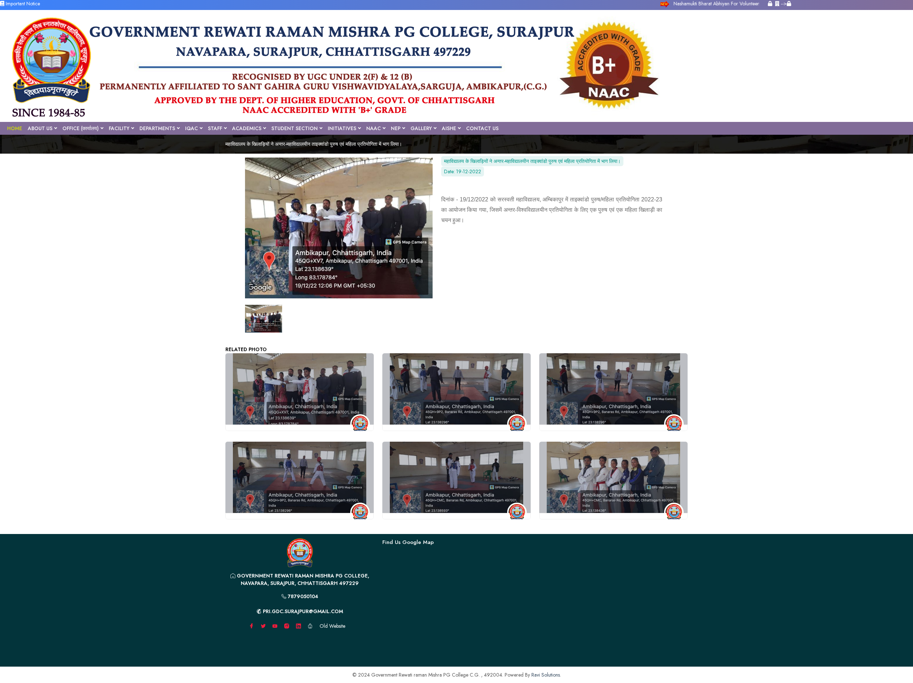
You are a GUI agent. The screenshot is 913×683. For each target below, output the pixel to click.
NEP (396, 128)
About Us (40, 128)
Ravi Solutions (545, 674)
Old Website (332, 626)
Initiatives (342, 128)
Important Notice (22, 3)
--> (783, 3)
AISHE (449, 128)
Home (14, 128)
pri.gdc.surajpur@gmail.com (302, 611)
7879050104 (302, 596)
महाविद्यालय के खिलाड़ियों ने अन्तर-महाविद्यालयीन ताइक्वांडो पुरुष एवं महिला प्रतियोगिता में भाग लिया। (313, 144)
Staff (215, 128)
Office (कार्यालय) (80, 128)
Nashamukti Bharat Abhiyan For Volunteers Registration (728, 3)
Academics (246, 128)
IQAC (191, 128)
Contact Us (482, 128)
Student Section (294, 128)
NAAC (373, 128)
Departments (157, 128)
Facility (119, 128)
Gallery (421, 128)
